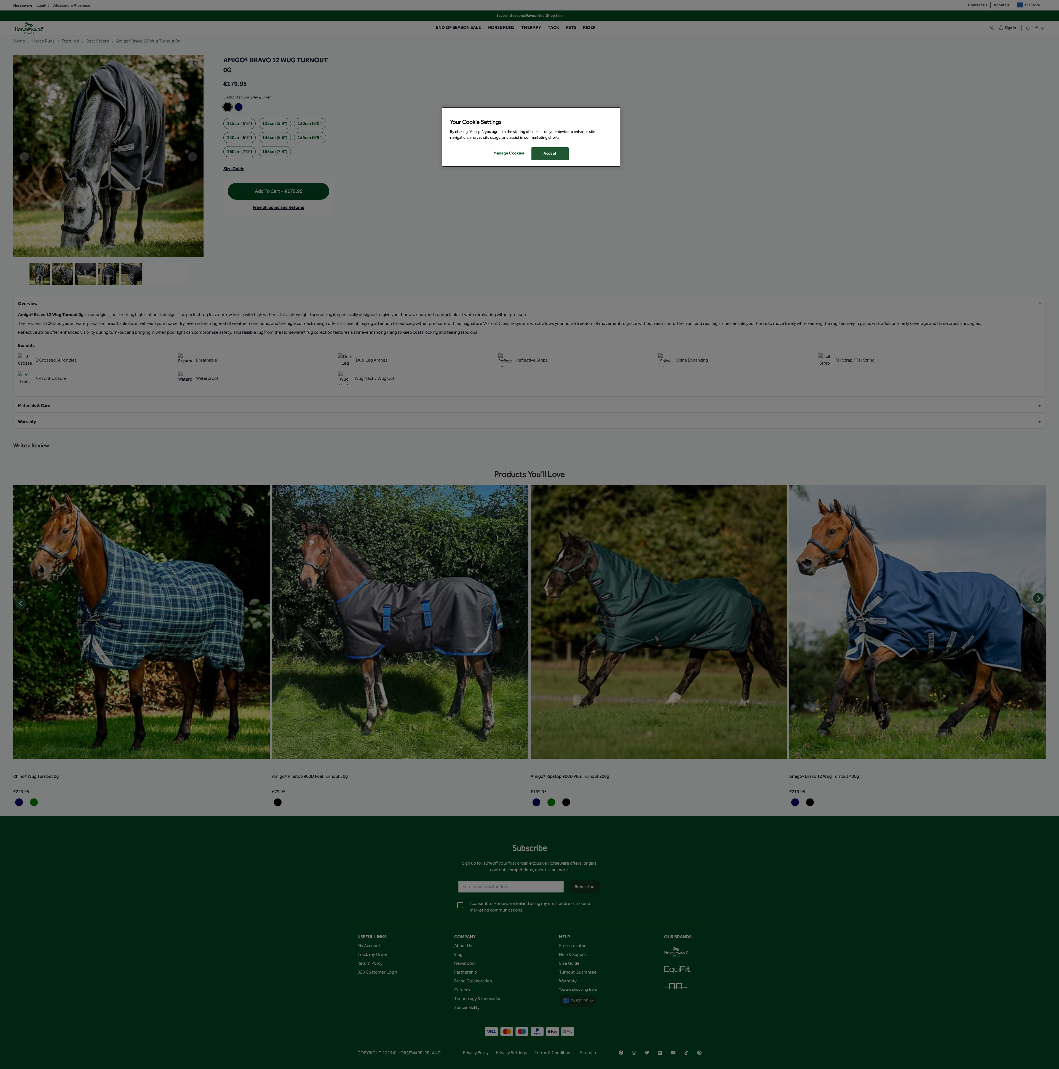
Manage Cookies (509, 153)
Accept (550, 153)
